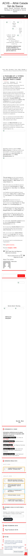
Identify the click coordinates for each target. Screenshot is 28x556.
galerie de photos (10, 244)
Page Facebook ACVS (11, 525)
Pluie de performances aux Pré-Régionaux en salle (15, 256)
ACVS (15, 247)
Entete (11, 83)
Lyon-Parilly (5, 439)
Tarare (12, 446)
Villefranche (11, 443)
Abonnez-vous (8, 519)
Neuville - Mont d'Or (20, 421)
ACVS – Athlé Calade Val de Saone (15, 4)
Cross (8, 83)
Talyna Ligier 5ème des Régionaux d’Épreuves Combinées (13, 251)
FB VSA (6, 537)
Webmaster (12, 82)
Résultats (16, 83)
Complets (10, 247)
